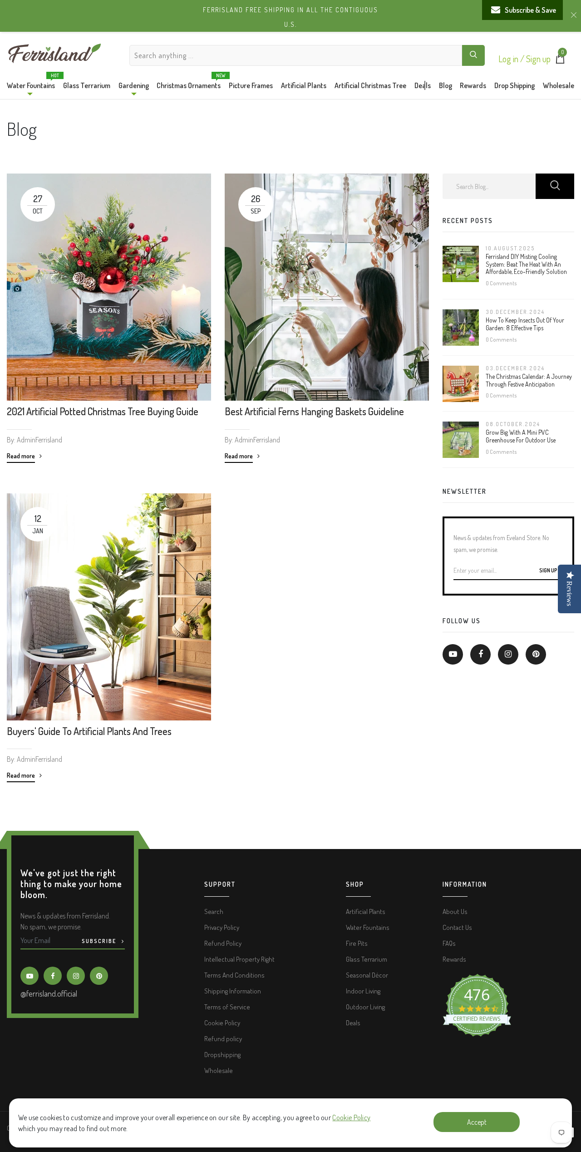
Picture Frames (251, 85)
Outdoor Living (365, 1007)
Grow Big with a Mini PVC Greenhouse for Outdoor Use (521, 436)
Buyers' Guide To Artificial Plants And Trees (89, 731)
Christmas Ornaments (189, 83)
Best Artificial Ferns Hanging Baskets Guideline (314, 411)
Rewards (473, 85)
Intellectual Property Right (239, 959)
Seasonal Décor (367, 975)
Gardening (133, 85)
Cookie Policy (351, 1117)
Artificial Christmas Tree (370, 85)
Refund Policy (222, 943)
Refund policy (223, 1038)
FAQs (449, 943)
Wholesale (558, 85)
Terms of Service (227, 1007)
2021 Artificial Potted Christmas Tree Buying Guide (102, 411)
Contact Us (457, 927)
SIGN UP (548, 570)
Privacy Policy (221, 927)
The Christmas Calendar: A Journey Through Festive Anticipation (529, 380)
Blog (445, 85)
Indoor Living (363, 991)
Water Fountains (31, 83)
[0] (560, 60)
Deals (422, 85)
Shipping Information (232, 991)
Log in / (512, 59)
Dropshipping (222, 1054)
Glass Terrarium (86, 85)
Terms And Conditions (234, 975)
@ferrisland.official (48, 993)
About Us (455, 911)
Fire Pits (357, 943)
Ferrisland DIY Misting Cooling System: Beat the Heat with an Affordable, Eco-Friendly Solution (526, 264)
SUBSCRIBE (100, 941)
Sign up (538, 59)
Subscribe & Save (530, 10)
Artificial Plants (303, 85)
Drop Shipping (514, 85)
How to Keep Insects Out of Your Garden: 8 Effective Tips (525, 324)
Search (213, 911)
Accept (477, 1122)
